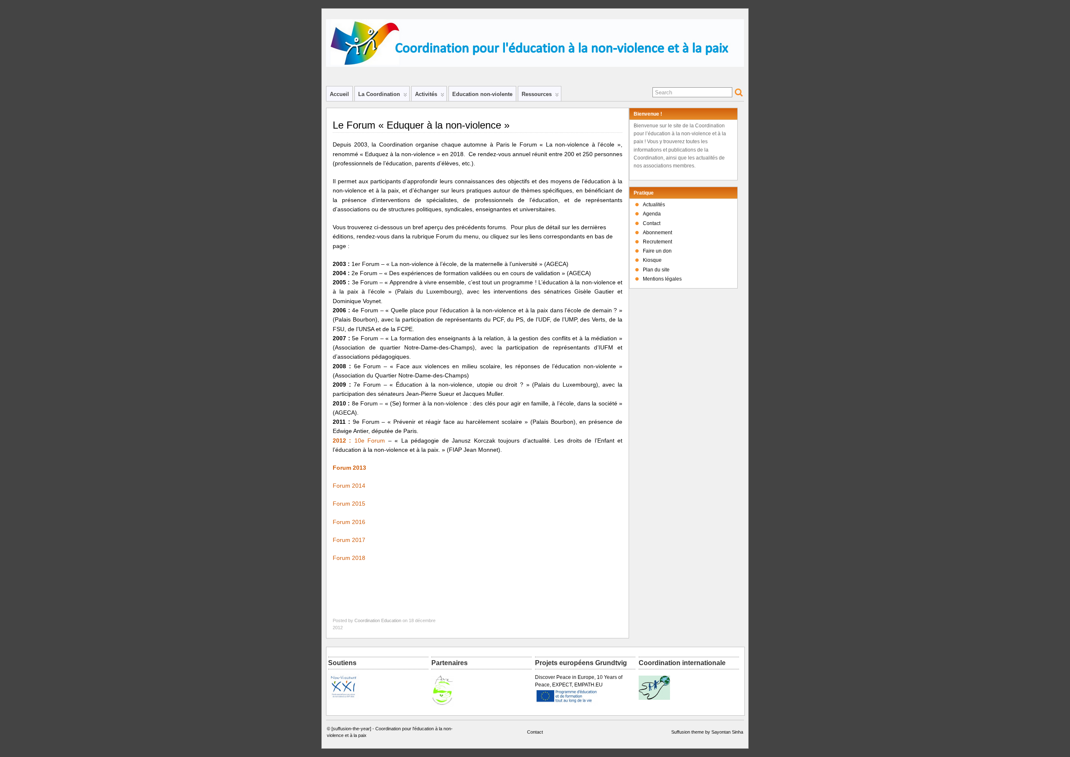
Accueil (339, 94)
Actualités (654, 205)
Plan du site (656, 270)
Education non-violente (482, 94)
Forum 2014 (349, 485)
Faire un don (657, 251)
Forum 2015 (349, 503)
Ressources (537, 94)
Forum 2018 (349, 557)
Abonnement (657, 232)
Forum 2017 (349, 540)
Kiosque (652, 260)
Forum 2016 (349, 522)
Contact (651, 223)
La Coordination (379, 94)
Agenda (652, 214)
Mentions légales (662, 279)
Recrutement (657, 242)
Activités (426, 94)
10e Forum (359, 440)
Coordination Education (377, 620)
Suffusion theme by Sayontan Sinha (707, 731)
